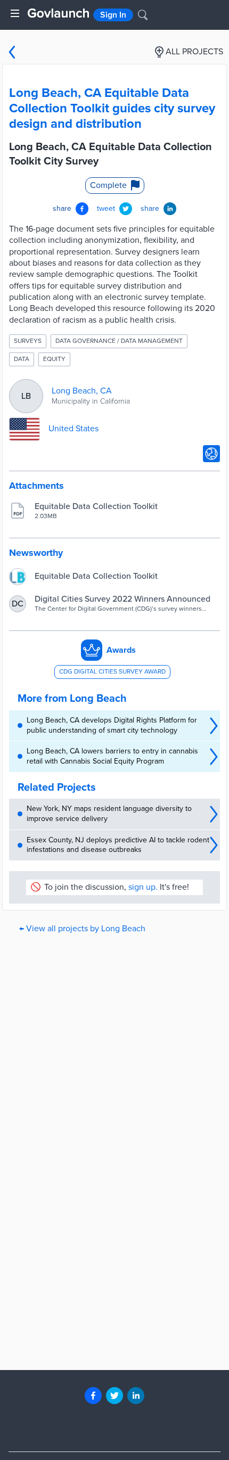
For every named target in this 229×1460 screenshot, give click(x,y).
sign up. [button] (143, 887)
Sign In (113, 15)
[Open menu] (15, 13)
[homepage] (58, 13)
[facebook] (93, 1395)
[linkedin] (135, 1395)
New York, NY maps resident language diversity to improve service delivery (109, 813)
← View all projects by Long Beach (82, 928)
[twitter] (114, 1395)
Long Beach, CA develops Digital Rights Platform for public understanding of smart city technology (112, 725)
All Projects (194, 51)
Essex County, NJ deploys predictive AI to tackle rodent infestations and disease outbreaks (118, 845)
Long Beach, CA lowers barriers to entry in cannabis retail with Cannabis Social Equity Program (112, 756)
